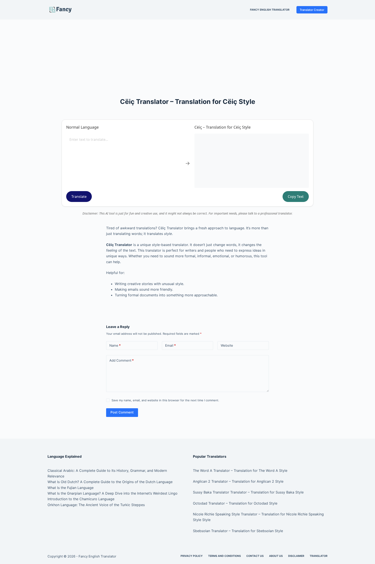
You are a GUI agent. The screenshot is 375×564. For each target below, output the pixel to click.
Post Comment (122, 412)
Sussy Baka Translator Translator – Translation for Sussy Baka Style (248, 492)
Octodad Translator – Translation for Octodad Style (235, 503)
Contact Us (255, 555)
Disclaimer (296, 555)
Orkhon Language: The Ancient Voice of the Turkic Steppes (96, 505)
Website (227, 345)
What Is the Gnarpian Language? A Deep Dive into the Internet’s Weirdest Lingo (113, 493)
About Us (276, 555)
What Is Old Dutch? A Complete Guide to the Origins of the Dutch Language (110, 482)
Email (170, 345)
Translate (79, 196)
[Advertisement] (187, 51)
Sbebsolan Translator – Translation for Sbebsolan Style (238, 531)
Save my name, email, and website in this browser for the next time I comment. (165, 400)
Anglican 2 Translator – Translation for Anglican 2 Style (238, 481)
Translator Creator (312, 9)
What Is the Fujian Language (71, 487)
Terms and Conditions (224, 555)
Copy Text (296, 196)
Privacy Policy (192, 555)
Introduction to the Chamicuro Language (81, 499)
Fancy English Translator (269, 9)
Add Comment (121, 360)
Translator (318, 555)
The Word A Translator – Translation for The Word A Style (240, 470)
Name (115, 345)
